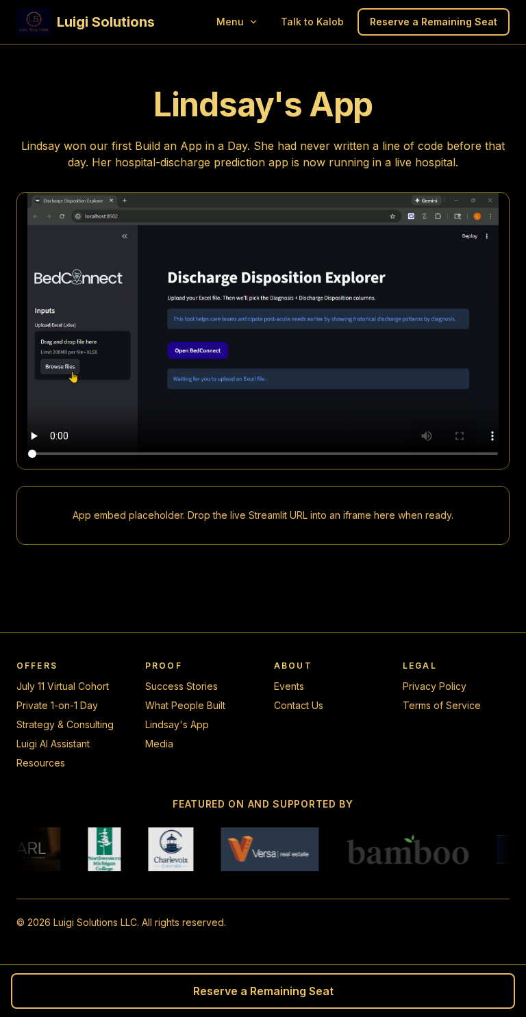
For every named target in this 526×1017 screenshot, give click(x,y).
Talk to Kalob (312, 21)
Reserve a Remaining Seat (433, 21)
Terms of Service (442, 705)
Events (289, 686)
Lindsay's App (177, 724)
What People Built (185, 705)
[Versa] (263, 849)
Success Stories (181, 686)
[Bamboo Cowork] (400, 849)
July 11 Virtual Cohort (62, 686)
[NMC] (97, 849)
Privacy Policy (434, 686)
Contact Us (298, 705)
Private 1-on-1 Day (57, 705)
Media (159, 743)
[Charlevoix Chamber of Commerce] (163, 849)
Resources (40, 763)
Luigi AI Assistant (53, 743)
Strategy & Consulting (65, 724)
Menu (230, 21)
